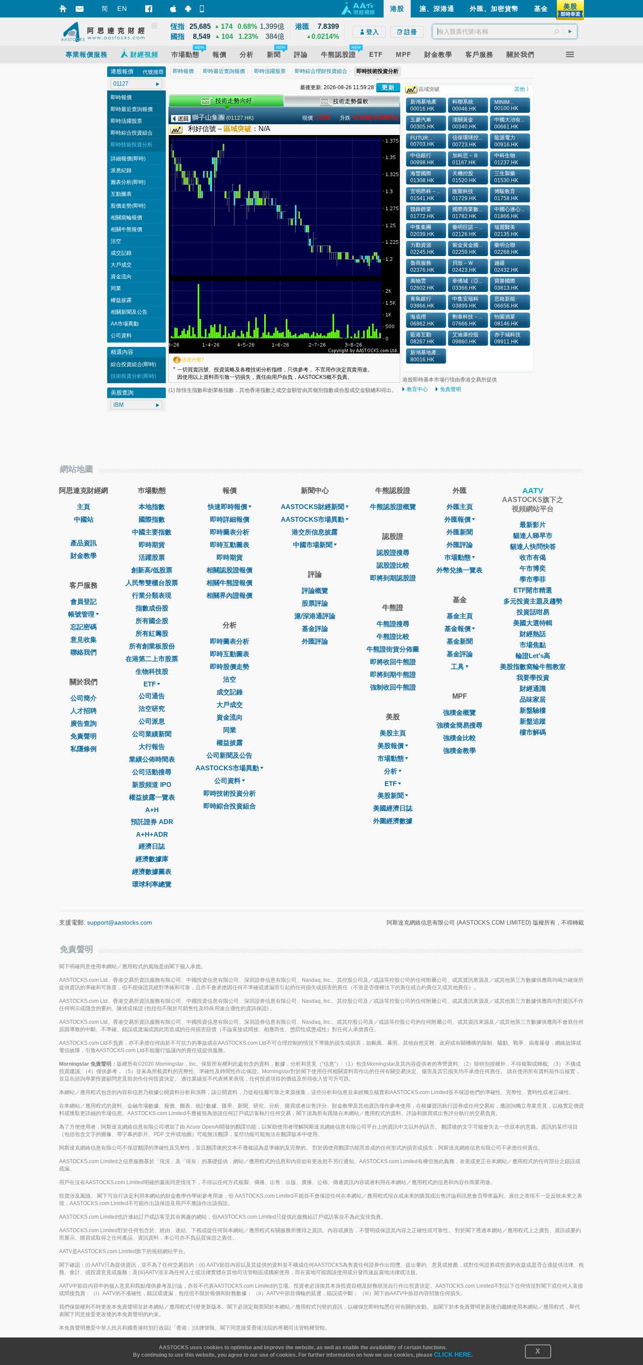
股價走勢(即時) (128, 206)
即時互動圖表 (229, 544)
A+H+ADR (152, 834)
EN (122, 8)
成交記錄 (121, 253)
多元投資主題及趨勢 (533, 601)
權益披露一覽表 (152, 797)
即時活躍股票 (126, 121)
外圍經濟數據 (392, 821)
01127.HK (240, 118)
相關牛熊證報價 (229, 582)
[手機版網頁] (203, 8)
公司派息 (152, 721)
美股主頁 (393, 733)
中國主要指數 (151, 532)
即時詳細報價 (229, 519)
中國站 (84, 519)
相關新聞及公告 (129, 312)
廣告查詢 (83, 723)
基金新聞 (460, 641)
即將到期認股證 (393, 578)
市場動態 (390, 758)
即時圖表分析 (229, 532)
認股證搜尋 (393, 552)
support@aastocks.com (119, 922)
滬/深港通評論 (314, 616)
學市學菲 (533, 579)
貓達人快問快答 (533, 546)
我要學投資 (533, 677)
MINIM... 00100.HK (506, 105)
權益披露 (121, 300)
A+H (152, 810)
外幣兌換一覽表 (459, 570)
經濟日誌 (152, 846)
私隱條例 (83, 748)
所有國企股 (152, 620)
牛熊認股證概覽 (393, 506)
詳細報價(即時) (128, 159)
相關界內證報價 (229, 595)
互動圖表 (121, 194)
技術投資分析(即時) (133, 376)
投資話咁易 (533, 612)
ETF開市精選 (533, 590)
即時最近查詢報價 (132, 109)
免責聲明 (450, 389)
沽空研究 (152, 708)
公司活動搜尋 (151, 772)
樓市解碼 (533, 732)
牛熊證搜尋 (393, 623)
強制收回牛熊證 (393, 687)
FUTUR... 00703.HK (422, 141)
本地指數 (152, 506)
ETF (149, 684)
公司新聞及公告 (229, 755)
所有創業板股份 (152, 646)
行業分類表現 (151, 595)
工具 (457, 666)
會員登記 (83, 601)
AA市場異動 (125, 324)
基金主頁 (460, 616)
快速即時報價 (227, 506)
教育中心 (417, 389)
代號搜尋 (153, 72)
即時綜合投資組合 (132, 133)
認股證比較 (393, 565)
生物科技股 (152, 671)
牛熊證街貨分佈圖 (393, 649)
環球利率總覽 (151, 884)
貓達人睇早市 (532, 535)
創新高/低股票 (151, 570)
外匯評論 (315, 641)
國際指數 (152, 519)
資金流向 (121, 277)
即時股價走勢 (229, 666)
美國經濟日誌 (392, 808)
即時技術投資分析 (132, 145)
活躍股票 (152, 557)
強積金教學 (459, 750)
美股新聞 (390, 795)
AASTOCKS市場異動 (227, 768)
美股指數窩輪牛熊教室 (533, 666)
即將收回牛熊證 (393, 661)
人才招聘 (83, 710)
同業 (116, 288)
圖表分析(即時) (128, 182)
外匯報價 (457, 519)
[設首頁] (63, 8)
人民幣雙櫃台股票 (152, 582)
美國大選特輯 (532, 623)
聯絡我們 (83, 652)
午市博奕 (533, 568)
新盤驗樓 (533, 710)
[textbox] (505, 31)
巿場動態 (457, 557)
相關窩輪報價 (126, 218)
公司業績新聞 (151, 734)
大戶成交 (121, 265)
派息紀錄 (121, 170)
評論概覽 (315, 590)
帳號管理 (81, 614)
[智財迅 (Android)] (188, 8)
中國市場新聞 (312, 544)
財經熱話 (533, 633)
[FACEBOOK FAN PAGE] (148, 8)
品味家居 (533, 699)
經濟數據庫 (152, 859)
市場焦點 (533, 644)
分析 (390, 771)
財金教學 (83, 555)
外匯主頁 (460, 506)
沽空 (116, 241)
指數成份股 (152, 608)
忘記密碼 (83, 627)
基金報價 (457, 628)
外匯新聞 (460, 532)
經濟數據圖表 (151, 871)
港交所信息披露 (315, 532)
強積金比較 (459, 737)
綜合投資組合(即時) (133, 364)
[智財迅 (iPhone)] (173, 8)
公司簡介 (83, 698)
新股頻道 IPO (151, 784)
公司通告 (152, 696)
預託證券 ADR (152, 821)
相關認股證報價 (229, 570)
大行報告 (152, 746)
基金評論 (315, 628)
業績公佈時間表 (152, 759)
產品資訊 (83, 543)
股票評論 (315, 603)
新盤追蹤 (533, 721)
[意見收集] (80, 9)
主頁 (83, 506)
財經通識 (533, 688)
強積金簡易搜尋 (459, 725)
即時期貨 (152, 544)
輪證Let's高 (533, 655)
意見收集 (83, 639)
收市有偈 (533, 557)
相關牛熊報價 (126, 229)
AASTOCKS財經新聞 (312, 506)
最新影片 (533, 524)
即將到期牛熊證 (393, 674)
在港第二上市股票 (152, 658)
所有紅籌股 (152, 633)
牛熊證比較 (393, 636)
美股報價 (390, 745)
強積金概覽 (459, 712)
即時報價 (121, 97)
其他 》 (522, 89)
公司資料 (121, 336)
